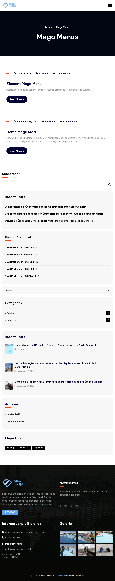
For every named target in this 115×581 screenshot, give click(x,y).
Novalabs (60, 575)
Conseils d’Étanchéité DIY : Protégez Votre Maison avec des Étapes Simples (49, 220)
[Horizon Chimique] (9, 6)
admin (45, 73)
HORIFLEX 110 (30, 247)
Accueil (49, 27)
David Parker (12, 247)
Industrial (24, 448)
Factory (58, 313)
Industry (58, 320)
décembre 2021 (15, 421)
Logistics (38, 448)
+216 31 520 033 (12, 537)
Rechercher (11, 174)
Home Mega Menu (21, 132)
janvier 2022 (13, 414)
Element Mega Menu (24, 84)
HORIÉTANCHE (31, 276)
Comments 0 (63, 73)
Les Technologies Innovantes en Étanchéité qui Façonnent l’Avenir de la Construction (54, 213)
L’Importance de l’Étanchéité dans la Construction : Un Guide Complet (45, 206)
